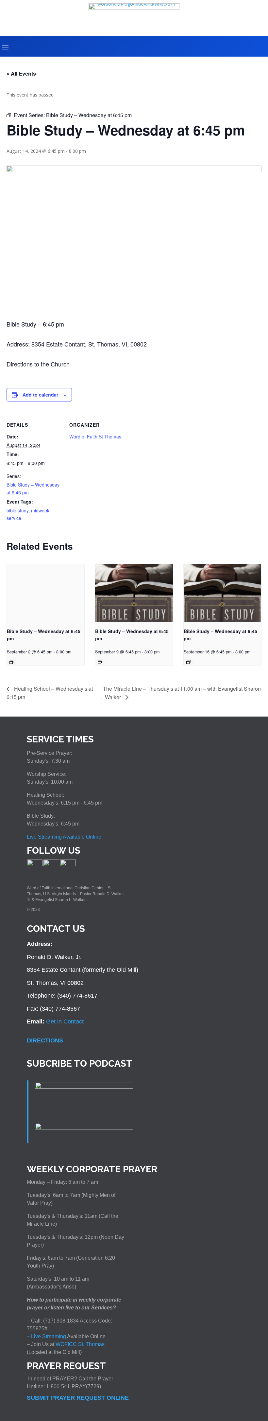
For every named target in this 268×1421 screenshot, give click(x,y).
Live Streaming (48, 1336)
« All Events (21, 73)
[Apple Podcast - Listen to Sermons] (84, 1086)
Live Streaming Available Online (64, 837)
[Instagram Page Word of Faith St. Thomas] (51, 864)
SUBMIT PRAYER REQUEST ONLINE (78, 1397)
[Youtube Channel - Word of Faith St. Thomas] (68, 864)
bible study (17, 510)
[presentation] (45, 593)
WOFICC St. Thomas (80, 1344)
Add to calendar (40, 394)
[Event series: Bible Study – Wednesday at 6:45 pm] (11, 662)
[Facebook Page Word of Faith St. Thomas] (34, 864)
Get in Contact (65, 1021)
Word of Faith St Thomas (95, 436)
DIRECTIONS (45, 1040)
